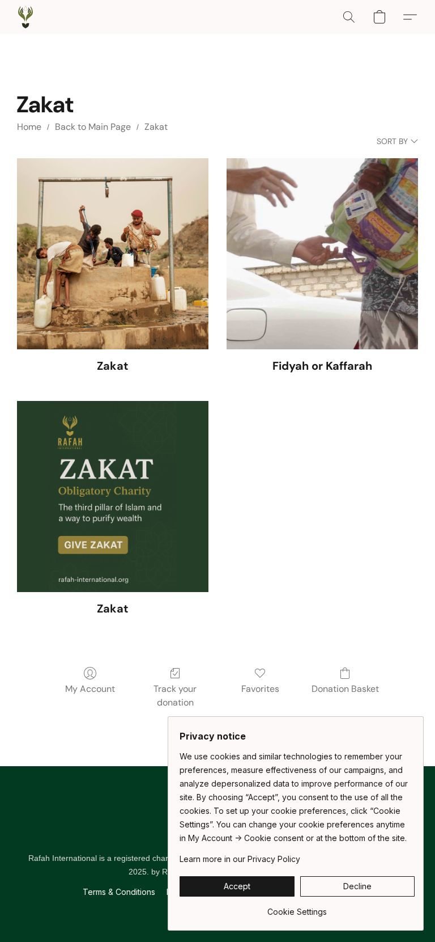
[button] (25, 17)
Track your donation (175, 695)
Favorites (260, 689)
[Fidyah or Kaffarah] (322, 254)
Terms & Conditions (119, 892)
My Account (90, 689)
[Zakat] (112, 254)
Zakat (156, 127)
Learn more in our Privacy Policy (240, 859)
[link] (297, 908)
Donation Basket (345, 689)
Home (29, 127)
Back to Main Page (93, 127)
